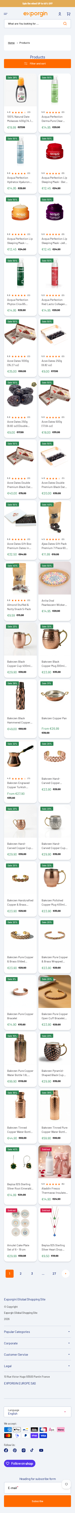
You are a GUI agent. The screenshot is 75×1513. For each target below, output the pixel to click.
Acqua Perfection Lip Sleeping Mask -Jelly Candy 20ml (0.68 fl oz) (54, 241)
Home (11, 42)
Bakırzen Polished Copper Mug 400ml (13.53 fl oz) (53, 902)
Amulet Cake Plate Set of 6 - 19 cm (18, 1247)
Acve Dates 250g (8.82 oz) (52, 363)
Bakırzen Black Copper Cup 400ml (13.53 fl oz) (18, 664)
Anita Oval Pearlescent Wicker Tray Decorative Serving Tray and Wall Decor (54, 603)
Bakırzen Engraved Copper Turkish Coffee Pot (18, 785)
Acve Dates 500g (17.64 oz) (52, 424)
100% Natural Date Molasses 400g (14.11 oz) (19, 119)
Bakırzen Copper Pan (54, 718)
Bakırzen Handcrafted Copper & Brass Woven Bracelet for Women (20, 902)
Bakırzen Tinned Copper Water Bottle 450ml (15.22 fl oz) (19, 1130)
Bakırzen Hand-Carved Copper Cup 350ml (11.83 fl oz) (19, 846)
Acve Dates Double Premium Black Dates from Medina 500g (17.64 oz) (55, 485)
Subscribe (37, 1501)
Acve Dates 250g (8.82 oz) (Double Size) (17, 424)
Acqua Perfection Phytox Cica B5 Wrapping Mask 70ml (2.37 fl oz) (19, 302)
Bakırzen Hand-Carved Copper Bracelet (51, 781)
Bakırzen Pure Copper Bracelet (20, 1016)
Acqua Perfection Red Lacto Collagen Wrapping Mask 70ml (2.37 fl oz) (54, 302)
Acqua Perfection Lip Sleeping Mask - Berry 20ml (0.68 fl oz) (55, 180)
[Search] (66, 23)
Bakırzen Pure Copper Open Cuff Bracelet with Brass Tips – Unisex (55, 1016)
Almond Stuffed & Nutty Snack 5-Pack (19, 607)
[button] (5, 13)
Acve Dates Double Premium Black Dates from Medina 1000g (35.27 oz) (20, 485)
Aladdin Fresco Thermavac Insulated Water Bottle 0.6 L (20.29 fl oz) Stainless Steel (55, 1190)
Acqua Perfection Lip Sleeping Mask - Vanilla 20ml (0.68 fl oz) (20, 241)
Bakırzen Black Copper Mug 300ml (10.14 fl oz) (53, 664)
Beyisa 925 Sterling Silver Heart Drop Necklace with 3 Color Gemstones (55, 1247)
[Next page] (66, 1274)
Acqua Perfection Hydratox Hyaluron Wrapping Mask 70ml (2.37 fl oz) (19, 180)
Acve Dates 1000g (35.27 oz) (18, 363)
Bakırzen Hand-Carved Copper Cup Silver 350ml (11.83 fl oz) (54, 846)
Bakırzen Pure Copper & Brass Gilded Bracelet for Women (20, 959)
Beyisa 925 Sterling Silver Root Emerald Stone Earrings (19, 1186)
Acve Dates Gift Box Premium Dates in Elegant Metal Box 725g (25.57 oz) (19, 546)
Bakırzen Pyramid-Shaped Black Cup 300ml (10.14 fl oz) (53, 1073)
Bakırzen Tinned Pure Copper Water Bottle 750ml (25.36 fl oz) (54, 1130)
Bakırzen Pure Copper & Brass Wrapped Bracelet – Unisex (55, 959)
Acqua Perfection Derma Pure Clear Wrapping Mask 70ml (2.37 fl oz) (54, 119)
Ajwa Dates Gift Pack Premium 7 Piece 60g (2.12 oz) (54, 546)
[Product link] (20, 103)
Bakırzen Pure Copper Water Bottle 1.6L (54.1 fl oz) (20, 1073)
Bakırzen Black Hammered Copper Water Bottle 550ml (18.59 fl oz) (18, 720)
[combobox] (37, 23)
